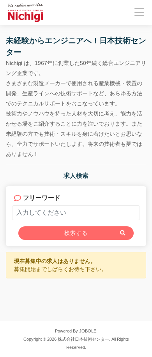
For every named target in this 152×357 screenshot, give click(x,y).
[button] (138, 11)
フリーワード (41, 197)
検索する (76, 233)
